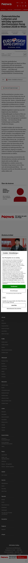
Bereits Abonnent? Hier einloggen (14, 308)
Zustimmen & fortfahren (14, 286)
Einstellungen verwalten (14, 290)
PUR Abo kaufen (14, 305)
